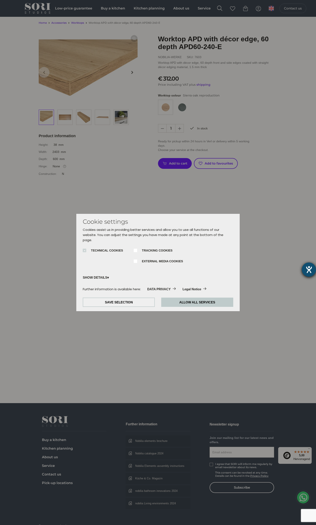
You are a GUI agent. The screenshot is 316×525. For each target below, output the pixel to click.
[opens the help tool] (309, 269)
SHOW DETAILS (95, 277)
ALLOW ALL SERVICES (197, 302)
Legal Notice (192, 289)
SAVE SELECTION (119, 302)
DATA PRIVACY (159, 289)
